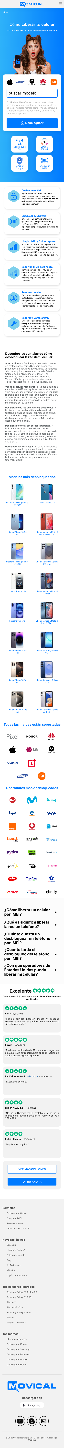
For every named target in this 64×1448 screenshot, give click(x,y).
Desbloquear (34, 123)
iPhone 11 (11, 1302)
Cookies (32, 1440)
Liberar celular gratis (17, 1339)
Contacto (11, 1245)
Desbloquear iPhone (17, 1344)
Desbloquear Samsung (18, 1349)
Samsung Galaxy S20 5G (19, 1297)
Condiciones (39, 1437)
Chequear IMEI (45, 167)
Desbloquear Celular (17, 1213)
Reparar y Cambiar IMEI (35, 317)
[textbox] (31, 93)
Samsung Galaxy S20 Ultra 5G (22, 1292)
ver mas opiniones (32, 1169)
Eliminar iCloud (44, 148)
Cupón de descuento (17, 1275)
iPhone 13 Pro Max (16, 1322)
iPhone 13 (12, 1317)
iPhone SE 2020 (15, 1307)
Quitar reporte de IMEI (18, 1228)
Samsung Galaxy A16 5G (19, 1312)
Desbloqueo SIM (19, 148)
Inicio (5, 12)
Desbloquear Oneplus (18, 1359)
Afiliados (11, 1270)
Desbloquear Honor (17, 1364)
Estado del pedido (16, 1255)
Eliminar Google (19, 167)
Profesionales (14, 1265)
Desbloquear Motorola (18, 1354)
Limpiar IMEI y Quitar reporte (38, 241)
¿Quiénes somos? (16, 1250)
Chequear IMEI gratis (33, 215)
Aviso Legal (52, 1437)
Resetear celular (31, 292)
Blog (9, 1260)
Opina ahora (32, 1181)
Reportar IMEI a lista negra (37, 266)
